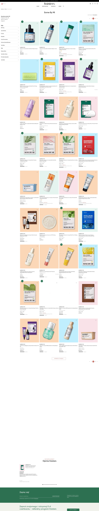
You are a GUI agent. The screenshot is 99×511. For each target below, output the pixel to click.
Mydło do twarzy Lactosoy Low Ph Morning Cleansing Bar (47, 235)
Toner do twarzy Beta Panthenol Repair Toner (48, 48)
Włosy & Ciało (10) (4, 19)
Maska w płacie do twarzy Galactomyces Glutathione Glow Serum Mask (86, 309)
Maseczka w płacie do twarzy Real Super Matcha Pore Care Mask (29, 309)
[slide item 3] (45, 484)
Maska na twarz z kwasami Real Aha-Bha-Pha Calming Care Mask (87, 49)
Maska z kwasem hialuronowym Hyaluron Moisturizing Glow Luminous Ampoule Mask (86, 235)
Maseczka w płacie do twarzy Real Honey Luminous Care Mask (49, 309)
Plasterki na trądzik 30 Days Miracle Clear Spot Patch (48, 124)
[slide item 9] (52, 484)
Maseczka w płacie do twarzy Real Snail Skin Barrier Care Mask (48, 161)
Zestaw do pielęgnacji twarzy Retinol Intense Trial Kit (29, 346)
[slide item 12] (56, 484)
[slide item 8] (51, 484)
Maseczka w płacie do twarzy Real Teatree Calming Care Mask (28, 161)
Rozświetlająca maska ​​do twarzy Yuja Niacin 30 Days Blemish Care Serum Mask (48, 87)
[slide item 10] (53, 484)
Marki (60, 6)
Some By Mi (22, 47)
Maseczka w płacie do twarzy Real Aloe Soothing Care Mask (68, 161)
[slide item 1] (42, 484)
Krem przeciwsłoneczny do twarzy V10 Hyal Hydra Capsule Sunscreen (49, 198)
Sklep (38, 6)
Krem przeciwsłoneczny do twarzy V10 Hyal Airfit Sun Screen (68, 198)
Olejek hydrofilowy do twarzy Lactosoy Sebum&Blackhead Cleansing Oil (27, 272)
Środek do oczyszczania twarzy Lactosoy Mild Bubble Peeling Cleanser (67, 124)
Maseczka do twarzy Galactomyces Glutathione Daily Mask (88, 346)
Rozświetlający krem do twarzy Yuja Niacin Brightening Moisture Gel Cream (67, 272)
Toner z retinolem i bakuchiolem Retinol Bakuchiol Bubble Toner (29, 124)
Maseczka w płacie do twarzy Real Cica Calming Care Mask (68, 235)
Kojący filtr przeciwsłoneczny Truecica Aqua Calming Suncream (67, 49)
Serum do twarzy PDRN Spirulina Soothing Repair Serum (49, 346)
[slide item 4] (46, 484)
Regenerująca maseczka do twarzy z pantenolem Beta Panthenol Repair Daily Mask (29, 198)
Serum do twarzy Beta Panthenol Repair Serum (29, 48)
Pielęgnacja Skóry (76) (5, 17)
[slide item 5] (47, 484)
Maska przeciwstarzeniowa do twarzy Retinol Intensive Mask (67, 87)
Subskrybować (55, 496)
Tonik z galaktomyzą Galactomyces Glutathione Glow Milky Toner (68, 346)
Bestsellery (45, 6)
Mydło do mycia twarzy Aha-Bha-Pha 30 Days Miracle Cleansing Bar (28, 87)
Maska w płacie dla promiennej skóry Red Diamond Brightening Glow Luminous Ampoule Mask (88, 161)
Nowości (53, 6)
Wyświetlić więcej (58, 358)
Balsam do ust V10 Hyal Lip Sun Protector (47, 271)
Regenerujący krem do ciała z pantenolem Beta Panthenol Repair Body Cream (88, 198)
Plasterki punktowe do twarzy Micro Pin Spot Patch (88, 123)
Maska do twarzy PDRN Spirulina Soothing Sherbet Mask (68, 309)
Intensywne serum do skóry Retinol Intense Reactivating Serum (86, 87)
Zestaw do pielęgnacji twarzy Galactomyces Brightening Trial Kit (28, 235)
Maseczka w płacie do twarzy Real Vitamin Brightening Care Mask (87, 272)
